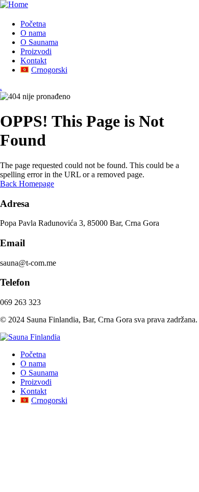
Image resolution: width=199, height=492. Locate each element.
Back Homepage (27, 183)
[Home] (14, 4)
